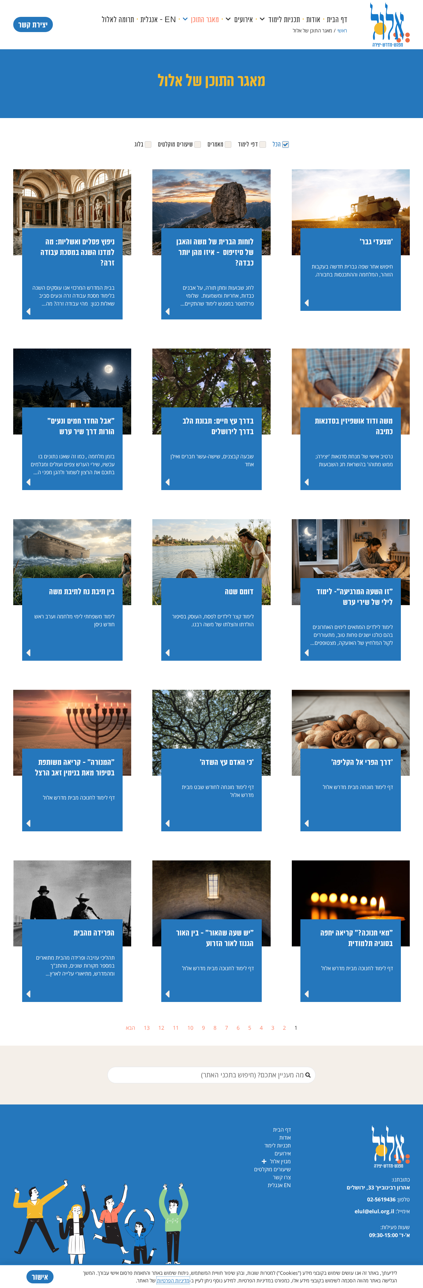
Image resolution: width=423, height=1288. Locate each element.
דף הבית (337, 19)
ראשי (342, 30)
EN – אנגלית (158, 19)
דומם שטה (239, 591)
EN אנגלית (279, 1185)
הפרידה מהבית (94, 932)
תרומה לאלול (118, 19)
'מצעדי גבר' (376, 241)
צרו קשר (282, 1177)
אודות (313, 19)
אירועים (243, 19)
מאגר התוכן (205, 19)
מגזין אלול (280, 1161)
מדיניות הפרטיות (173, 1280)
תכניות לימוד (284, 19)
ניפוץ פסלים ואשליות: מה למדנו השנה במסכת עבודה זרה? (78, 251)
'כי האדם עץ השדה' (227, 762)
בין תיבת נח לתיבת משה (81, 591)
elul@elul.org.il (374, 1211)
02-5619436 (381, 1199)
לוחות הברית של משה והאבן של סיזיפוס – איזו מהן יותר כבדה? (215, 251)
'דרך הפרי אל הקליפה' (362, 762)
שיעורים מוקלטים (272, 1169)
